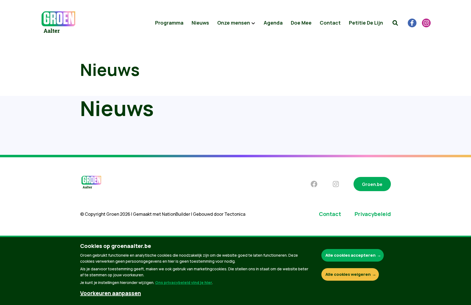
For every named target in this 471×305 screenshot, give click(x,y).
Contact (330, 22)
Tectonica (234, 214)
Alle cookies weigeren (348, 274)
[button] (395, 23)
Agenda (273, 22)
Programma (169, 22)
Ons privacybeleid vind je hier (183, 282)
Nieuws (200, 22)
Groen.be (372, 184)
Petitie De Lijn (366, 22)
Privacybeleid (373, 214)
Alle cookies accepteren (350, 255)
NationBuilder (176, 214)
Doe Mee (301, 22)
